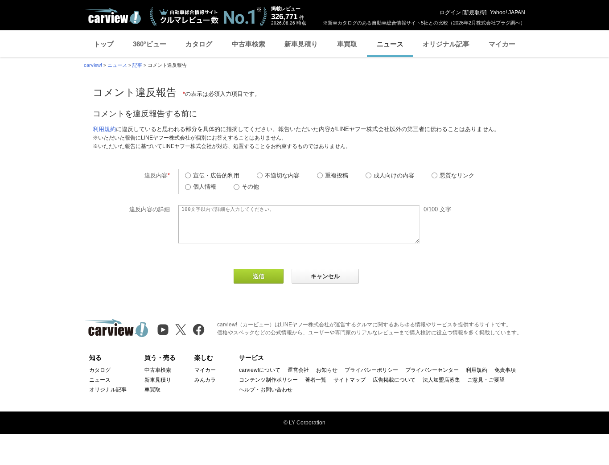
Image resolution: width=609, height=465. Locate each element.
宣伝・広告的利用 (216, 175)
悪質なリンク (457, 175)
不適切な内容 (282, 175)
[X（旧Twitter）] (180, 329)
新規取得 (474, 12)
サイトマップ (349, 380)
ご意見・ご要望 (486, 380)
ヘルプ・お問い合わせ (265, 390)
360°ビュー (149, 44)
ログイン (450, 12)
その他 (250, 186)
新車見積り (301, 44)
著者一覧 (315, 380)
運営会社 (298, 370)
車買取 (347, 44)
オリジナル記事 (446, 44)
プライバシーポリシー (371, 370)
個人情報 (204, 186)
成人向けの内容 (394, 175)
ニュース (390, 44)
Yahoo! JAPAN (507, 12)
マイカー (502, 44)
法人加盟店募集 (441, 380)
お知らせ (326, 370)
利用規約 (104, 129)
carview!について (259, 370)
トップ (104, 44)
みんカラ (205, 380)
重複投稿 (336, 175)
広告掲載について (394, 380)
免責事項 (505, 370)
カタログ (198, 44)
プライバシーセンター (432, 370)
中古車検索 (248, 44)
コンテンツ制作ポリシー (268, 380)
